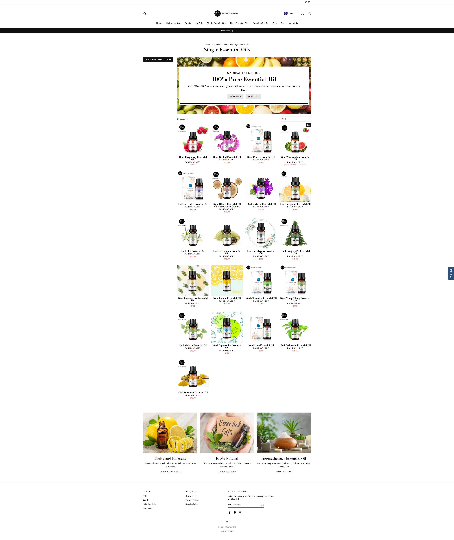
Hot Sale (199, 23)
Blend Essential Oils (239, 23)
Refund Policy (191, 496)
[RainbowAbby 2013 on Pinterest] (234, 512)
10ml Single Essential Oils (158, 60)
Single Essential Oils (216, 23)
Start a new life (283, 472)
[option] (227, 30)
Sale (275, 23)
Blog (283, 23)
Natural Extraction (227, 472)
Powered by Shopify (227, 531)
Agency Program (149, 508)
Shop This (235, 97)
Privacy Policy (191, 492)
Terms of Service (192, 500)
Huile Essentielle (149, 504)
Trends (188, 23)
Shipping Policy (192, 504)
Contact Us (147, 492)
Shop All (253, 97)
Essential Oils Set (260, 23)
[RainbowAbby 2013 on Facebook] (229, 512)
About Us (293, 23)
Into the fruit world (170, 472)
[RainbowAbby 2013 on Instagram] (240, 512)
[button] (291, 13)
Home (159, 23)
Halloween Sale (173, 23)
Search (145, 500)
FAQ (144, 496)
